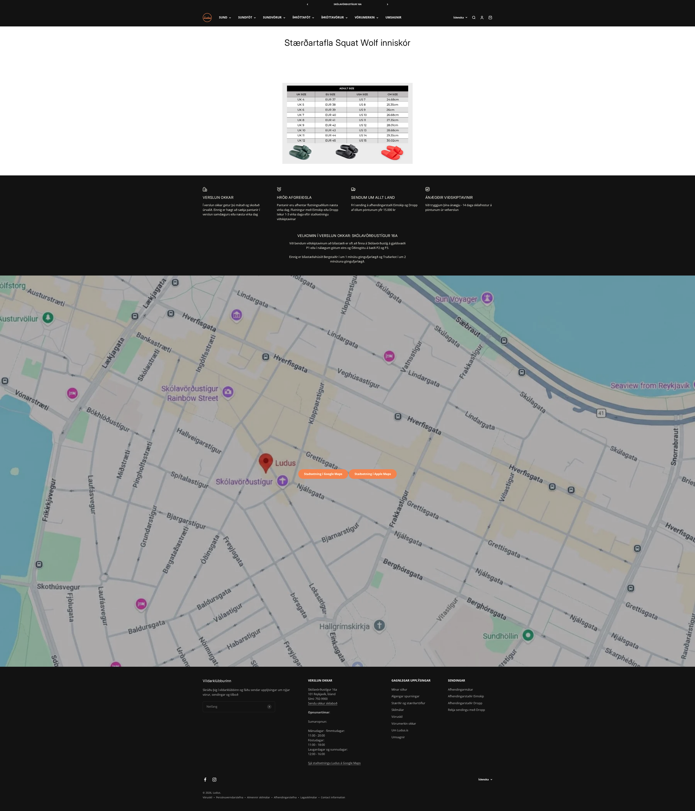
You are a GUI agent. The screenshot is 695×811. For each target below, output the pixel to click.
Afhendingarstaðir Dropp (465, 703)
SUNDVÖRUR (272, 18)
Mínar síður (399, 690)
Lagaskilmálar (308, 797)
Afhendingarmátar (460, 690)
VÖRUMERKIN (365, 18)
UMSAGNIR (393, 18)
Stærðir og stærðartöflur (408, 703)
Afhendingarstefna (285, 797)
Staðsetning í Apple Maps (373, 474)
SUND (223, 18)
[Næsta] (387, 4)
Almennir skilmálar (258, 797)
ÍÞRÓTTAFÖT (301, 18)
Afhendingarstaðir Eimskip (466, 696)
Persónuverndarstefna (229, 797)
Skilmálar (397, 710)
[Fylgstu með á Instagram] (214, 779)
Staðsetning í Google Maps (323, 474)
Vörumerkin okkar (403, 724)
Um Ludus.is (399, 730)
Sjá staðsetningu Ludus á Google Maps (334, 763)
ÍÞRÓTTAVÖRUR (332, 18)
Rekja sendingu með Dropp (466, 710)
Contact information (333, 797)
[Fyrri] (307, 4)
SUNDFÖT (245, 18)
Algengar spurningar (405, 696)
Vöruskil (397, 717)
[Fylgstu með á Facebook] (205, 779)
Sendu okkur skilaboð (322, 703)
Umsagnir (398, 737)
